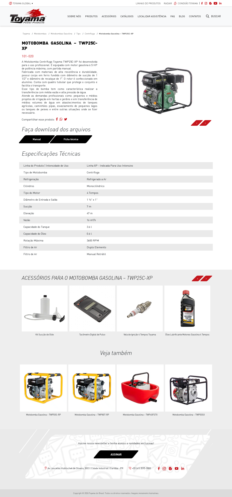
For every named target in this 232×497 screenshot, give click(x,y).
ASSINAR (116, 454)
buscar (216, 16)
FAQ (172, 16)
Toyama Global (22, 3)
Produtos (91, 16)
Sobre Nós (74, 16)
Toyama (26, 33)
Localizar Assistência (152, 16)
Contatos (195, 16)
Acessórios (109, 16)
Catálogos (126, 16)
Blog (182, 16)
